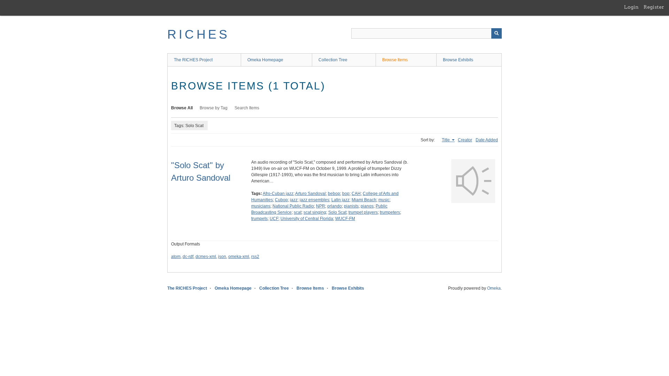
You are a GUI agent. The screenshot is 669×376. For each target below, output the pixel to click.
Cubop (281, 199)
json (222, 256)
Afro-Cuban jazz (278, 193)
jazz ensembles (314, 199)
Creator (465, 140)
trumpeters (390, 212)
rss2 (255, 256)
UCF (274, 218)
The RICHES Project (193, 59)
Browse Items (395, 59)
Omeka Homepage (265, 59)
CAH (356, 193)
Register (654, 7)
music (384, 199)
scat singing (314, 212)
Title (446, 140)
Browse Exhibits (458, 59)
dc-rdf (188, 256)
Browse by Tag (214, 107)
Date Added (487, 140)
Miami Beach (364, 199)
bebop (334, 193)
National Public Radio (293, 206)
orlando (334, 206)
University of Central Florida (306, 218)
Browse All (182, 107)
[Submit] (496, 33)
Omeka (494, 288)
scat (297, 212)
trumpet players (363, 212)
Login (631, 7)
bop (345, 193)
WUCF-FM (345, 218)
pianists (351, 206)
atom (175, 256)
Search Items (246, 107)
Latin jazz (340, 199)
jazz (294, 199)
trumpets (259, 218)
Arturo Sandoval (310, 193)
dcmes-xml (205, 256)
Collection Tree (332, 59)
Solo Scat (337, 212)
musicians (260, 206)
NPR (320, 206)
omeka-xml (238, 256)
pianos (367, 206)
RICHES (198, 34)
